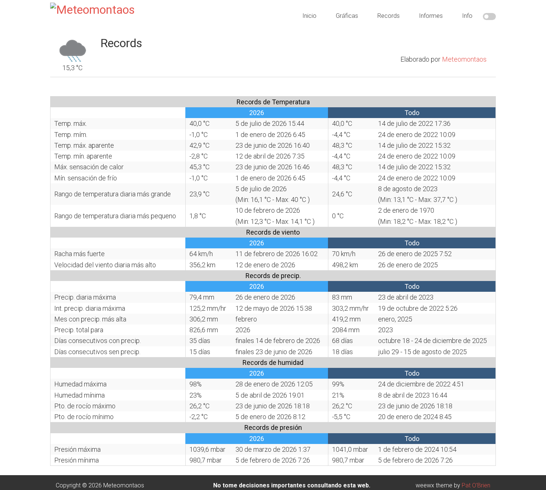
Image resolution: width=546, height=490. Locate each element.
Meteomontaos (464, 59)
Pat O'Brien (476, 485)
